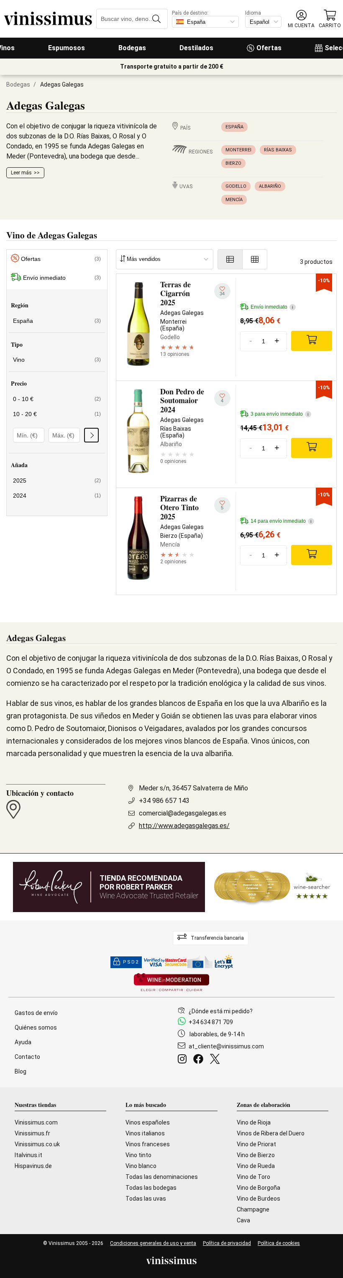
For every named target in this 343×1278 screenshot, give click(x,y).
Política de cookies (279, 1243)
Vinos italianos (145, 1133)
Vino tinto (138, 1155)
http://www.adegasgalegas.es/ (184, 826)
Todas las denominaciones (161, 1176)
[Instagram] (184, 1060)
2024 (57, 495)
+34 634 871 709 (211, 1022)
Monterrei (238, 150)
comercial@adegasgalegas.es (182, 813)
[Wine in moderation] (171, 983)
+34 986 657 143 (164, 801)
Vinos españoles (147, 1122)
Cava (243, 1220)
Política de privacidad (227, 1243)
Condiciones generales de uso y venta (153, 1243)
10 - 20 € (57, 414)
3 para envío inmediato (280, 414)
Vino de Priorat (256, 1144)
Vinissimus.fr (32, 1133)
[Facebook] (200, 1060)
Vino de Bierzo (256, 1155)
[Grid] (255, 259)
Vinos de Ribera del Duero (271, 1133)
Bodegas (132, 48)
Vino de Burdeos (258, 1198)
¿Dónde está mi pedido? (221, 1011)
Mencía (234, 199)
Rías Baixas (278, 150)
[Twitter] (216, 1060)
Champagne (253, 1209)
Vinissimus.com (36, 1122)
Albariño (270, 186)
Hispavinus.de (33, 1166)
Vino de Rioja (254, 1122)
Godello (235, 186)
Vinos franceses (147, 1144)
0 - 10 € (57, 399)
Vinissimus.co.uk (37, 1144)
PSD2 (131, 962)
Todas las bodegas (151, 1187)
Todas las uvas (145, 1198)
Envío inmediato (62, 277)
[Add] (311, 341)
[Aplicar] (91, 435)
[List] (230, 259)
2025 (57, 480)
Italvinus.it (28, 1155)
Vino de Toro (253, 1176)
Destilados (196, 48)
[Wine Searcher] (272, 887)
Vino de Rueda (256, 1166)
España (234, 127)
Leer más (21, 173)
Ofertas (269, 48)
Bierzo (233, 163)
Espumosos (66, 48)
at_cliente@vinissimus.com (226, 1046)
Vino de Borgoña (258, 1187)
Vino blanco (140, 1166)
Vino (57, 359)
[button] (301, 19)
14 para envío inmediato (281, 521)
